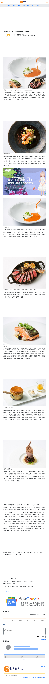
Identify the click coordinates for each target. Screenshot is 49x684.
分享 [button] (40, 657)
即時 (9, 5)
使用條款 (32, 677)
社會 (19, 5)
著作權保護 (25, 677)
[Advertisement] (24, 19)
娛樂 (14, 5)
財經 (28, 5)
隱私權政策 (43, 639)
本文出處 (6, 591)
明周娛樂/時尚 (20, 34)
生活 (33, 5)
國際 (38, 5)
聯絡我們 (43, 677)
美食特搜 (16, 35)
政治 (24, 5)
